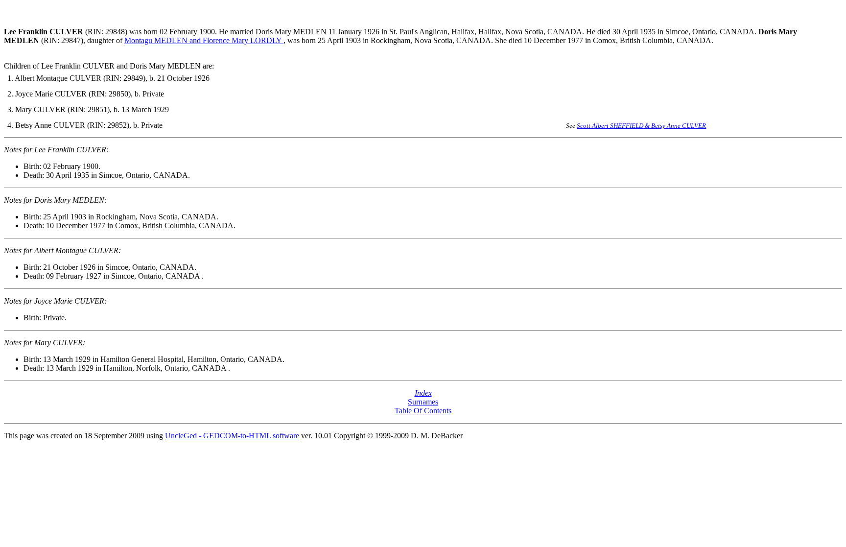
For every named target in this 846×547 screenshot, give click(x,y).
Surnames (423, 402)
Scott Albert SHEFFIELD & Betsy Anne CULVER (641, 125)
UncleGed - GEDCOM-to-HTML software (232, 435)
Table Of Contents (423, 410)
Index (423, 393)
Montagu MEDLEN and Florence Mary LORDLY (203, 40)
